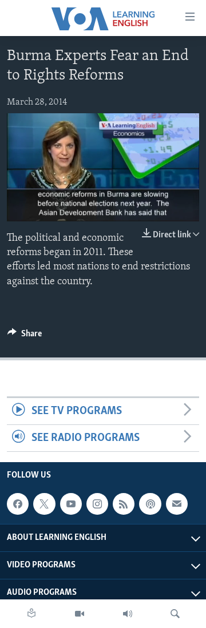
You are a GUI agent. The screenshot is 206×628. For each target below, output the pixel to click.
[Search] (175, 613)
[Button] (24, 336)
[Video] (79, 613)
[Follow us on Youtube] (71, 504)
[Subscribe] (177, 504)
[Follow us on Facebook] (18, 504)
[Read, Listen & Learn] (31, 613)
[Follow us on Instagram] (97, 504)
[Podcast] (150, 504)
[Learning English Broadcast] (127, 613)
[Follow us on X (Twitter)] (44, 504)
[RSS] (123, 504)
